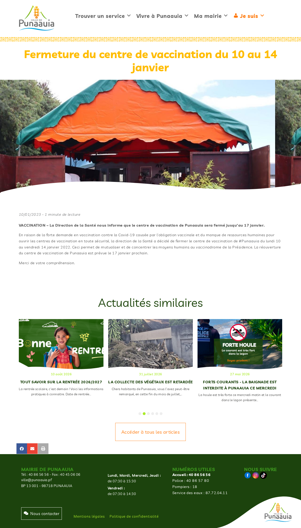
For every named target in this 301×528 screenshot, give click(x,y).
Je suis (249, 16)
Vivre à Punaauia (159, 16)
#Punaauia (249, 241)
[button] (21, 448)
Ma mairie (208, 16)
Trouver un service (100, 16)
